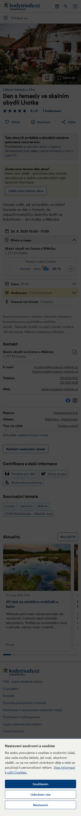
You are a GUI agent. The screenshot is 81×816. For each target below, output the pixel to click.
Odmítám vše (40, 794)
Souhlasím (40, 784)
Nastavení (40, 805)
